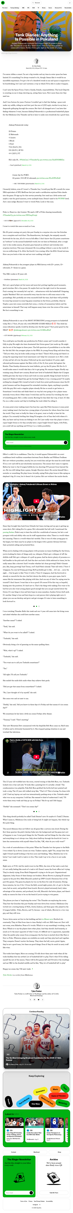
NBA (23, 7)
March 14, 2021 (26, 165)
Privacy (30, 1201)
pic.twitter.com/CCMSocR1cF (39, 330)
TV (38, 7)
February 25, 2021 (26, 335)
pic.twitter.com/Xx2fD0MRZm (52, 160)
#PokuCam (24, 160)
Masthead (37, 1152)
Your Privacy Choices (39, 1201)
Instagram (35, 1204)
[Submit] (65, 442)
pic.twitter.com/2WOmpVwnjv (25, 215)
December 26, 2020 (27, 221)
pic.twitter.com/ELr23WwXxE (49, 178)
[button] (36, 3)
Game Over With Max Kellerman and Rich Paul (14, 1138)
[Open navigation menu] (70, 3)
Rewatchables (68, 7)
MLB (33, 7)
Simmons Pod (58, 7)
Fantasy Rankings (15, 7)
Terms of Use (23, 1201)
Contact (13, 1152)
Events (50, 7)
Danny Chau (14, 1064)
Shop (59, 1152)
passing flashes (8, 532)
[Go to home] (3, 3)
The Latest (4, 7)
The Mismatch (30, 1139)
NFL (28, 7)
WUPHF (61, 198)
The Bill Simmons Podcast (53, 1138)
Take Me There (54, 1193)
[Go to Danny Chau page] (7, 1064)
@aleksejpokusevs (21, 330)
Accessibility (49, 1201)
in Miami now (47, 919)
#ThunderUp (34, 160)
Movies (44, 7)
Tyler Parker (37, 66)
